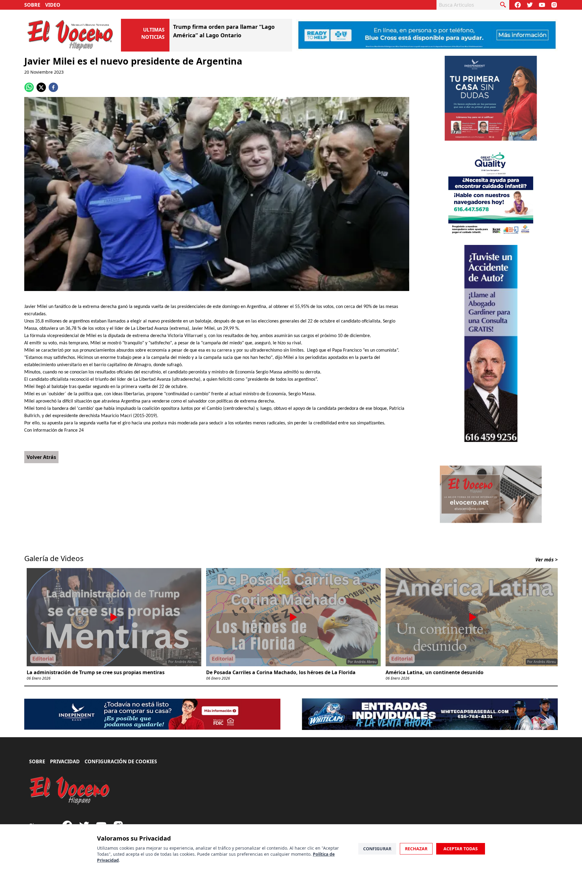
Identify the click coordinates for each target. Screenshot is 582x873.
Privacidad (65, 761)
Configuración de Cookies (121, 761)
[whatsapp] (29, 87)
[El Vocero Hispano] (70, 790)
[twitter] (41, 87)
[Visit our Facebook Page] (517, 4)
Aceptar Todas (460, 848)
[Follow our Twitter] (530, 4)
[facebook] (53, 87)
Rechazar (416, 848)
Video (52, 5)
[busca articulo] (503, 5)
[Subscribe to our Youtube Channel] (542, 4)
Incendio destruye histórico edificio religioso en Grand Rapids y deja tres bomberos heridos (222, 35)
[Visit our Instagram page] (554, 4)
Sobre (32, 5)
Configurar (377, 848)
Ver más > (546, 559)
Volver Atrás (41, 457)
